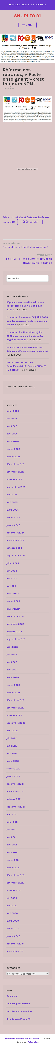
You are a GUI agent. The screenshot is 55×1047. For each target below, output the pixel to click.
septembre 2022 (15, 722)
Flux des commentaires (19, 1011)
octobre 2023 (14, 631)
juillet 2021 (12, 822)
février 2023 (13, 685)
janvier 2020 (13, 936)
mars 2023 (12, 677)
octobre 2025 (14, 479)
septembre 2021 (15, 806)
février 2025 (13, 517)
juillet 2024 (12, 563)
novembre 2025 (15, 471)
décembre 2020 (15, 875)
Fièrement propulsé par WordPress (22, 1038)
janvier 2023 (13, 692)
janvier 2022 (13, 776)
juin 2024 (11, 570)
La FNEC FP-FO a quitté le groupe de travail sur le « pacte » (29, 259)
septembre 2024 (15, 555)
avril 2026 (12, 433)
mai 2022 (11, 745)
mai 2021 (11, 837)
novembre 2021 (14, 791)
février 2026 (13, 449)
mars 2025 (12, 509)
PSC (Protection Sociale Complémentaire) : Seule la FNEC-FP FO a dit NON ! (26, 366)
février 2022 (13, 768)
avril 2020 (12, 913)
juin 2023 (11, 654)
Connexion (12, 996)
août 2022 (12, 730)
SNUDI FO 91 (27, 16)
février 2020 (13, 928)
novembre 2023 (15, 624)
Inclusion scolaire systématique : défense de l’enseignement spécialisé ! (27, 351)
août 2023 (12, 646)
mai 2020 (11, 905)
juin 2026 (11, 418)
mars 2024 (12, 593)
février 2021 (12, 860)
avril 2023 (12, 669)
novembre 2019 (14, 951)
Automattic (33, 1042)
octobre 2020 (14, 890)
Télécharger (29, 221)
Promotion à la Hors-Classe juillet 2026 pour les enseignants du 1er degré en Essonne (24, 336)
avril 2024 (12, 586)
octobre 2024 (14, 547)
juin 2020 (11, 898)
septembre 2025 (15, 487)
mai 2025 (11, 494)
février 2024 (13, 601)
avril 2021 (11, 844)
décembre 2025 (15, 464)
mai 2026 (11, 426)
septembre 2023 (15, 639)
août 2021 (11, 814)
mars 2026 (12, 441)
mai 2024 (11, 578)
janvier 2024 (13, 608)
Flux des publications (18, 1003)
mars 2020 (12, 920)
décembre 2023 (15, 616)
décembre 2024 (15, 532)
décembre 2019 (15, 943)
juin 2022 (11, 738)
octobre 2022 (14, 715)
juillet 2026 (12, 411)
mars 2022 (12, 761)
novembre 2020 (15, 882)
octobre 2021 (13, 799)
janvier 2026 (13, 456)
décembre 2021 (15, 783)
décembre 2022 (15, 700)
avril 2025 (12, 502)
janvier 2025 (13, 525)
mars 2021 (12, 852)
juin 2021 (11, 829)
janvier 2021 (13, 867)
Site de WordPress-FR (18, 1019)
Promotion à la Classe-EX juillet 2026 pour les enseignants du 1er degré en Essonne (27, 321)
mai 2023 (11, 662)
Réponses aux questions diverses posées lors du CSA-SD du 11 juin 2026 (25, 306)
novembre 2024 (15, 540)
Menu (29, 25)
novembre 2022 (15, 707)
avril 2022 (12, 753)
